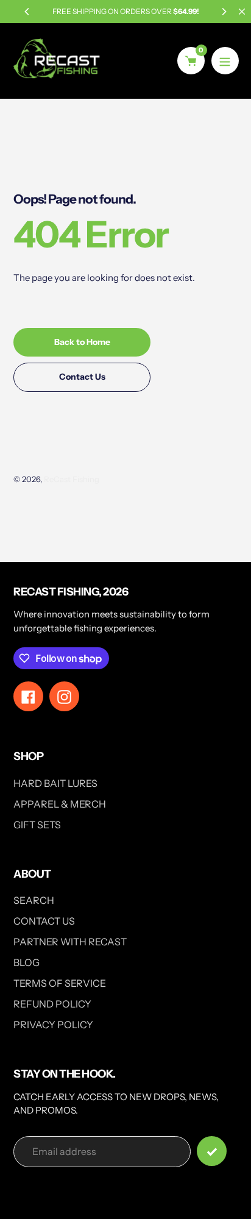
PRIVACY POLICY (53, 1024)
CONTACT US (44, 921)
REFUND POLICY (52, 1004)
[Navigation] (225, 60)
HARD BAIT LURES (55, 783)
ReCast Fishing (71, 479)
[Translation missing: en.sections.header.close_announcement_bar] (242, 11)
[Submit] (212, 1151)
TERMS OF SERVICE (59, 983)
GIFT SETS (37, 825)
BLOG (26, 962)
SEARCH (33, 900)
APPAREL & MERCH (59, 804)
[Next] (223, 11)
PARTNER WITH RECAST (70, 942)
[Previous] (27, 11)
